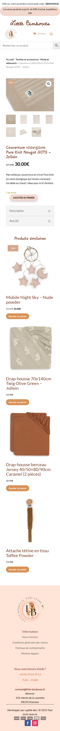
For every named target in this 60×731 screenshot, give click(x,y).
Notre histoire (30, 636)
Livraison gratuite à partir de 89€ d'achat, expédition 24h (30, 11)
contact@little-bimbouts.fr (30, 689)
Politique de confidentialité (30, 647)
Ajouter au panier (23, 197)
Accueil (10, 59)
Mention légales (30, 653)
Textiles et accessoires (27, 59)
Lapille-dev (31, 710)
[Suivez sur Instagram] (35, 723)
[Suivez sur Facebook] (28, 723)
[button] (49, 84)
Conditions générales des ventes (30, 642)
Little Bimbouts (30, 23)
